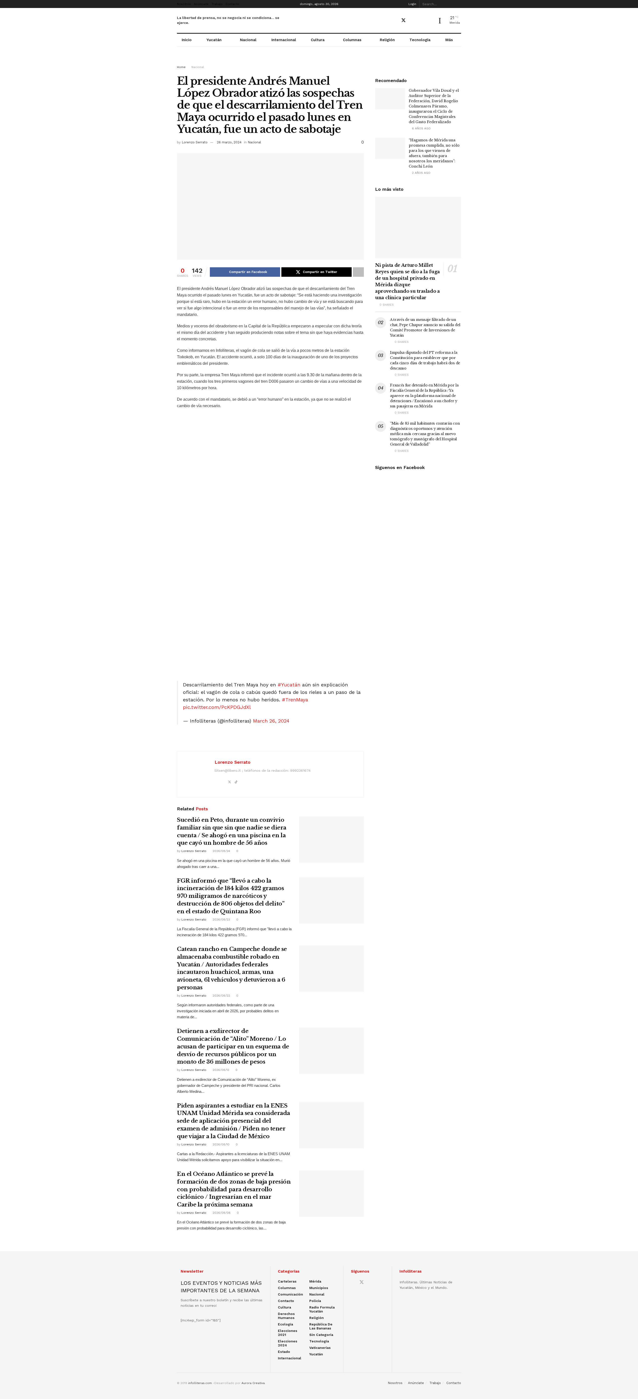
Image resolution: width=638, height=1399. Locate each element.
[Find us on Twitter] (403, 20)
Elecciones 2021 (287, 1333)
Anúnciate (201, 4)
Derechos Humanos (286, 1316)
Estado (284, 1352)
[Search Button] (458, 4)
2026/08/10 (221, 1144)
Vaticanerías (320, 1348)
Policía (315, 1301)
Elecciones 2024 (287, 1343)
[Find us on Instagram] (421, 20)
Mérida (315, 1281)
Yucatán (214, 40)
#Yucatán (289, 685)
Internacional (283, 40)
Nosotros (184, 4)
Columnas (352, 40)
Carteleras (287, 1281)
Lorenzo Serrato (195, 142)
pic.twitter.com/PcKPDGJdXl (217, 707)
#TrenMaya (295, 700)
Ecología (285, 1324)
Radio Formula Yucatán (322, 1309)
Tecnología (419, 40)
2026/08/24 (221, 851)
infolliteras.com (200, 1383)
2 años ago (420, 173)
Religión (387, 40)
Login (411, 4)
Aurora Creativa (253, 1383)
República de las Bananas (320, 1326)
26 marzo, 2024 (229, 142)
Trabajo (217, 4)
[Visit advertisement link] (319, 60)
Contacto (232, 4)
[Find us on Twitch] (429, 20)
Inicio (187, 40)
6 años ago (421, 128)
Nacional (248, 40)
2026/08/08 (221, 1212)
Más (449, 40)
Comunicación (290, 1294)
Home (181, 67)
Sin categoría (321, 1335)
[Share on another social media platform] (358, 272)
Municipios (318, 1288)
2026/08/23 (221, 919)
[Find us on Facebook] (394, 20)
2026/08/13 (220, 1070)
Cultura (317, 40)
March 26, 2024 (271, 721)
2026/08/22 (221, 995)
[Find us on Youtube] (412, 20)
